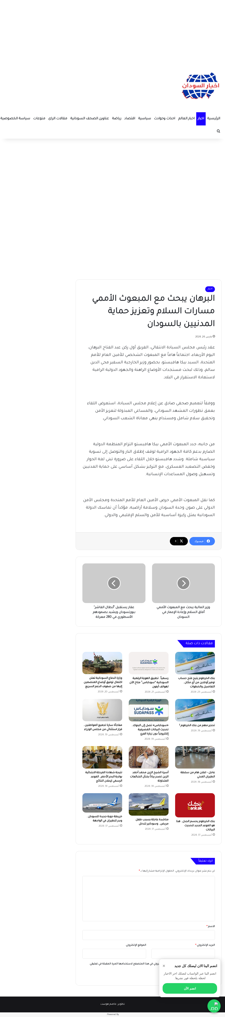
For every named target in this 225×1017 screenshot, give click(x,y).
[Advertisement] (112, 31)
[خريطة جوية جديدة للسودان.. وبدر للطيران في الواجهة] (102, 803)
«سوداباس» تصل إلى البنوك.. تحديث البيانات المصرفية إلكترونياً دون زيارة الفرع (150, 730)
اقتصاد (129, 119)
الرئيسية (213, 119)
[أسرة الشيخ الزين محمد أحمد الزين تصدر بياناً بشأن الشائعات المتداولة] (149, 757)
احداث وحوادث (164, 119)
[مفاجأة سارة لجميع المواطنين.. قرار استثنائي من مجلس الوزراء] (102, 710)
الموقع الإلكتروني (136, 945)
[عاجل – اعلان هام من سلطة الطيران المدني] (195, 757)
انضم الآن (190, 988)
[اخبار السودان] (200, 86)
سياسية (144, 119)
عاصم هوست (108, 1004)
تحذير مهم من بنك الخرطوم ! (197, 725)
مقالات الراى (57, 119)
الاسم (211, 926)
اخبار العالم (186, 119)
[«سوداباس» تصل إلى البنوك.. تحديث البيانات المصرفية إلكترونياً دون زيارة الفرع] (149, 710)
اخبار (201, 119)
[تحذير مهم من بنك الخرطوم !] (195, 710)
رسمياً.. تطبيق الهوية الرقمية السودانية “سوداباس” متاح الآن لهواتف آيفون (149, 682)
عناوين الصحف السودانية (89, 119)
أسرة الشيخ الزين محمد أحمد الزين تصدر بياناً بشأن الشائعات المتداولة (149, 777)
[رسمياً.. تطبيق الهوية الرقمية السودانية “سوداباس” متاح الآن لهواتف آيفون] (149, 663)
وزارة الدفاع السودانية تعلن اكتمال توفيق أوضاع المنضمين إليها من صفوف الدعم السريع (103, 682)
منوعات (39, 119)
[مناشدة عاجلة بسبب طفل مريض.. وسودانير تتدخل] (149, 804)
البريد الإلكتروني (205, 945)
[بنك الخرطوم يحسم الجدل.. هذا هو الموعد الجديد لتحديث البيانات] (195, 805)
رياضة (116, 119)
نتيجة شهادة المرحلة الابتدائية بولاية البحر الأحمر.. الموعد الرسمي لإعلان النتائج (103, 777)
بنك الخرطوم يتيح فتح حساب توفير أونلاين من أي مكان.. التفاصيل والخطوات (196, 682)
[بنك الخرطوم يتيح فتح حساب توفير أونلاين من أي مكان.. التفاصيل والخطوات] (195, 663)
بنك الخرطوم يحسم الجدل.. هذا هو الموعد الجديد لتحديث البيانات (195, 825)
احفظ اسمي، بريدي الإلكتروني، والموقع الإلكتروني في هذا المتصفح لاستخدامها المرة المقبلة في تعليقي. (150, 964)
